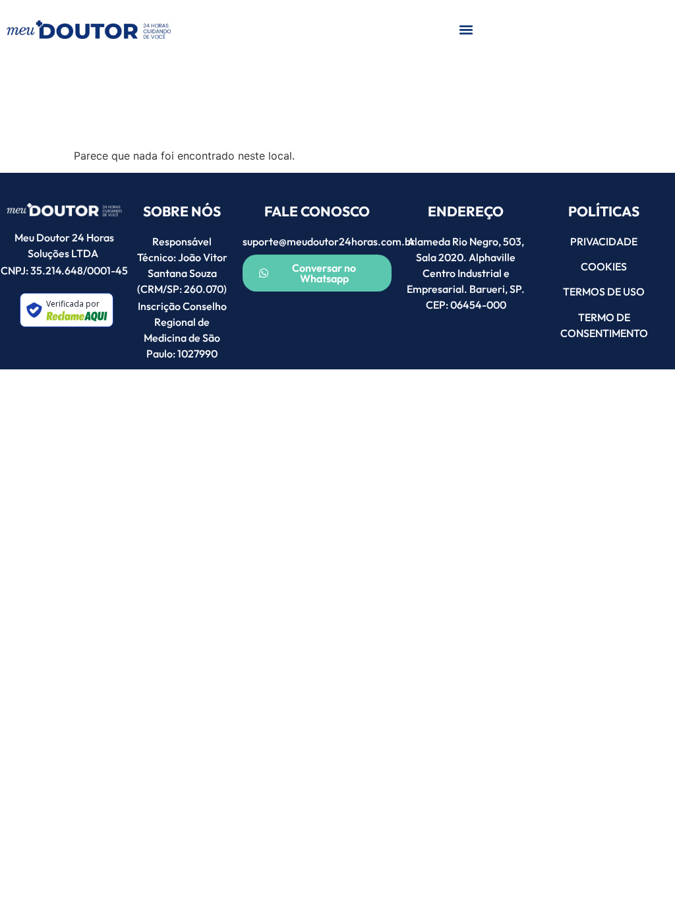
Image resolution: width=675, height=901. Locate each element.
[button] (466, 30)
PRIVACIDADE (603, 241)
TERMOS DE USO (604, 291)
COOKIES (604, 266)
